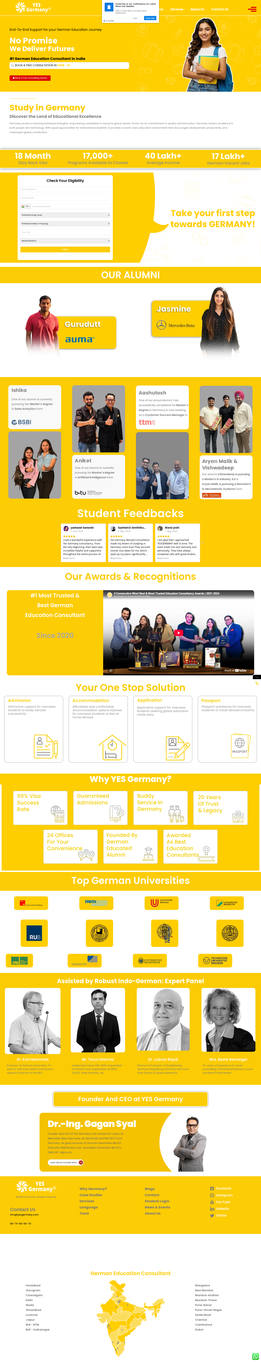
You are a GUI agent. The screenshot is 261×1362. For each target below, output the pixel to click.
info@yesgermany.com (24, 1214)
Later (135, 18)
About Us (197, 9)
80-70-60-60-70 (20, 1223)
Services (176, 9)
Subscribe (150, 18)
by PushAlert (110, 21)
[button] (30, 78)
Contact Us (219, 9)
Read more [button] (68, 558)
